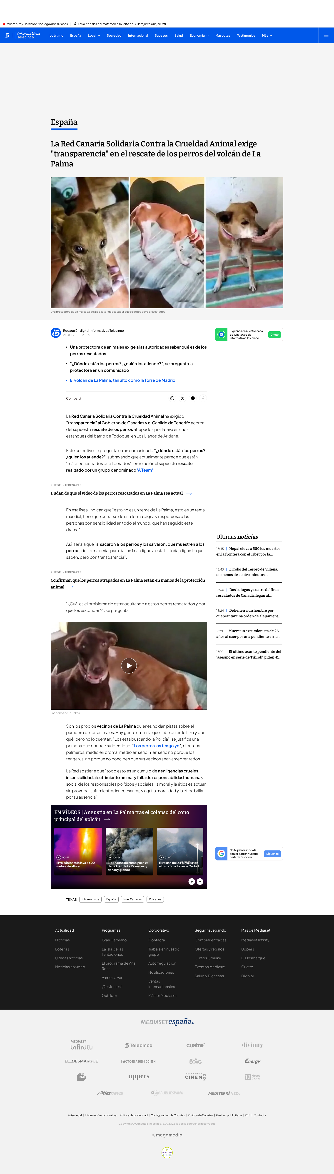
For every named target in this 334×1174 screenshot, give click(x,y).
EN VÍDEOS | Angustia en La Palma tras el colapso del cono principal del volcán (121, 815)
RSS (247, 1115)
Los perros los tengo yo (156, 745)
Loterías (62, 949)
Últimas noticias (69, 957)
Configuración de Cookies (168, 1115)
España (64, 122)
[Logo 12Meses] (252, 1077)
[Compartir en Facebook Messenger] (193, 398)
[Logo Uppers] (138, 1077)
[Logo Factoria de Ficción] (138, 1061)
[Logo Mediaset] (167, 1024)
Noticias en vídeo (70, 966)
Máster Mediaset (162, 995)
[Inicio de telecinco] (7, 35)
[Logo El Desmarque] (81, 1061)
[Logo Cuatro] (196, 1045)
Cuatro (247, 966)
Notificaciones (161, 972)
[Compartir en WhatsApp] (172, 398)
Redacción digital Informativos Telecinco (93, 330)
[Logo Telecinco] (138, 1045)
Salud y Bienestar (209, 975)
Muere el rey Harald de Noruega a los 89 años (37, 24)
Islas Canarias (132, 899)
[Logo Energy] (253, 1061)
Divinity (247, 975)
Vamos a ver (112, 977)
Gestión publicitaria (229, 1115)
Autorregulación (162, 963)
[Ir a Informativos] (27, 35)
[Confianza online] (167, 1156)
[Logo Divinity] (252, 1045)
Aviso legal (75, 1115)
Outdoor (109, 995)
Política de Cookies (200, 1115)
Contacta (156, 940)
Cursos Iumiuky (208, 957)
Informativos (90, 899)
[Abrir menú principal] (326, 35)
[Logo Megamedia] (169, 1135)
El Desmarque (253, 957)
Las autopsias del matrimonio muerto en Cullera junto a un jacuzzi (122, 24)
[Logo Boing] (195, 1061)
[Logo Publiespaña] (167, 1093)
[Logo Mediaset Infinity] (81, 1045)
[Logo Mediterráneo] (224, 1093)
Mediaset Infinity (255, 940)
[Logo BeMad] (81, 1077)
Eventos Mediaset (210, 966)
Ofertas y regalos (209, 949)
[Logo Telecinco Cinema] (195, 1077)
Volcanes (155, 899)
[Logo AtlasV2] (110, 1093)
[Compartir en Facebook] (203, 398)
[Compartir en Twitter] (183, 398)
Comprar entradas (210, 940)
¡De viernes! (112, 986)
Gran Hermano (114, 940)
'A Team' (145, 470)
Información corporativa (101, 1115)
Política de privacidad (134, 1115)
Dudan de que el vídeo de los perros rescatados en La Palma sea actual (117, 493)
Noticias (62, 940)
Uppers (247, 949)
